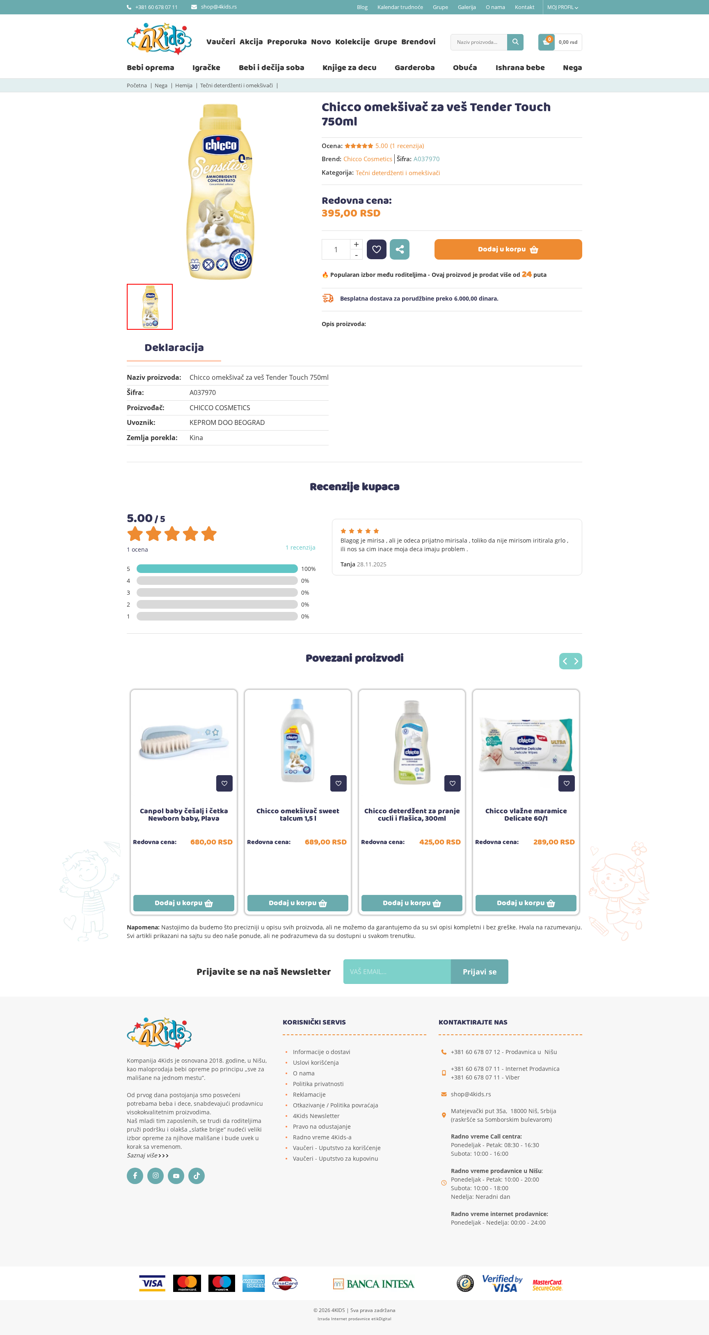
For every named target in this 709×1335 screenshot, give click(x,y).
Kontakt (525, 7)
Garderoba (415, 68)
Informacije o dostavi (321, 1052)
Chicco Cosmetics (367, 159)
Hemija (183, 85)
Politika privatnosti (318, 1084)
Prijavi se (480, 972)
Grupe (440, 7)
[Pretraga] (515, 42)
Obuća (465, 68)
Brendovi (418, 42)
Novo (321, 42)
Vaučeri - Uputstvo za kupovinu (335, 1158)
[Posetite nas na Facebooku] (137, 1176)
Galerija (467, 7)
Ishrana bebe (520, 68)
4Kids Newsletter (316, 1116)
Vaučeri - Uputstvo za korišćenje (337, 1148)
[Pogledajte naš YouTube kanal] (178, 1176)
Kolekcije (352, 42)
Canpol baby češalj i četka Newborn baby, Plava (184, 815)
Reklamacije (309, 1094)
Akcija (251, 42)
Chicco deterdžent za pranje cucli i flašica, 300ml (412, 815)
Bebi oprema (150, 68)
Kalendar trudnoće (400, 7)
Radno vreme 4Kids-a (322, 1137)
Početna (137, 85)
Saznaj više (143, 1155)
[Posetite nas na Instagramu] (157, 1176)
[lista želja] (376, 249)
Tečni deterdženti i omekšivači (236, 85)
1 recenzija (301, 547)
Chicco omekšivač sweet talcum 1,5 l (297, 815)
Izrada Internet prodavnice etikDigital (354, 1318)
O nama (495, 7)
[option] (218, 191)
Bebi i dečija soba (271, 68)
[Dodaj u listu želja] (224, 783)
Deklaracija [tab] (174, 348)
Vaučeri (221, 42)
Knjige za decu (349, 68)
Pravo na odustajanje (322, 1126)
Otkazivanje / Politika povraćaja (335, 1105)
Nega (572, 68)
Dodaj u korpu (502, 249)
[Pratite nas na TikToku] (198, 1176)
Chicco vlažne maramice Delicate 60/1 (526, 815)
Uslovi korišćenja (316, 1062)
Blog (362, 7)
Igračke (206, 68)
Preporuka (287, 42)
